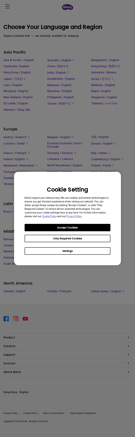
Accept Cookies (67, 227)
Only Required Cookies (67, 238)
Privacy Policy (74, 216)
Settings (67, 251)
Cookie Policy (49, 216)
